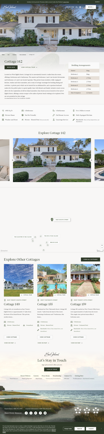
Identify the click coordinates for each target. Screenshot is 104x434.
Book (90, 7)
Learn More (66, 2)
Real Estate (39, 378)
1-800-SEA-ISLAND (45, 409)
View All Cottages (91, 259)
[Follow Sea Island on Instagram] (35, 413)
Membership (57, 376)
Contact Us (68, 376)
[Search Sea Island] (76, 7)
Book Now (11, 67)
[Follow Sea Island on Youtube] (45, 413)
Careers (36, 376)
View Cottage (11, 337)
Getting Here (79, 376)
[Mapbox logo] (4, 251)
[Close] (101, 428)
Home (3, 54)
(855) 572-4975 (69, 7)
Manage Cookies (68, 428)
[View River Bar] (33, 241)
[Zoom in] (102, 245)
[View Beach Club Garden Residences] (40, 245)
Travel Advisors (14, 378)
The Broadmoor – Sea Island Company (83, 378)
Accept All (91, 428)
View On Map (9, 343)
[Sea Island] (9, 7)
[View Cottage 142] (52, 220)
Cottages (15, 54)
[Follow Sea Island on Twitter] (30, 413)
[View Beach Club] (46, 242)
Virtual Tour (27, 295)
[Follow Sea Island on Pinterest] (40, 413)
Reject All (79, 428)
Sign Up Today (52, 369)
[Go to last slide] (18, 2)
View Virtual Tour (28, 67)
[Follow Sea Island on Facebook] (26, 413)
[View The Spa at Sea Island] (40, 236)
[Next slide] (78, 2)
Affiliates (66, 378)
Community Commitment (53, 378)
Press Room (46, 376)
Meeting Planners (27, 378)
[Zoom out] (102, 247)
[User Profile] (81, 7)
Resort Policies (25, 376)
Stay (9, 54)
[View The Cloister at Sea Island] (35, 237)
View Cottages (23, 54)
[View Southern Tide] (47, 245)
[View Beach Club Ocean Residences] (43, 250)
